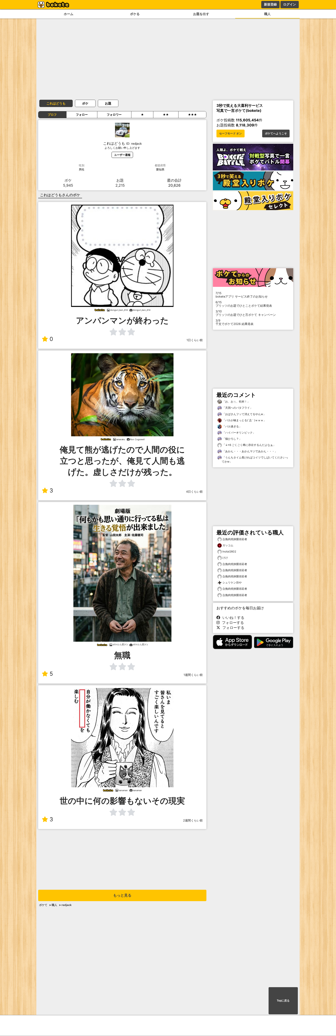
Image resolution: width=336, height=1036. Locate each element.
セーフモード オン (230, 133)
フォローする (232, 622)
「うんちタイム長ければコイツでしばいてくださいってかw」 (255, 459)
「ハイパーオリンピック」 (238, 432)
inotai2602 (229, 551)
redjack (66, 905)
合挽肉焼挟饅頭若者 (234, 539)
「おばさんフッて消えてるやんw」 (244, 414)
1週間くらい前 (193, 675)
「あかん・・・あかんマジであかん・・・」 (249, 451)
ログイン (289, 4)
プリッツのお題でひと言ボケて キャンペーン (246, 313)
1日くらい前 (195, 340)
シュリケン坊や (232, 582)
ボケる (135, 14)
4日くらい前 (194, 491)
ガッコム (227, 545)
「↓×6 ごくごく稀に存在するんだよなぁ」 (249, 445)
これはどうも (56, 103)
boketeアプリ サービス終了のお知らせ (242, 294)
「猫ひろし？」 (232, 438)
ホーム (68, 14)
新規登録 (270, 4)
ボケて (43, 905)
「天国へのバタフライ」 (237, 407)
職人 (267, 14)
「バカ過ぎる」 (232, 426)
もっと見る (122, 895)
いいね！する (232, 617)
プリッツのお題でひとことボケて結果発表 (244, 304)
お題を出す (201, 14)
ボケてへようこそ (276, 133)
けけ (225, 557)
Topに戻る (283, 1000)
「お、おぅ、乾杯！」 (236, 401)
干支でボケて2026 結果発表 (234, 322)
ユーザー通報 (122, 154)
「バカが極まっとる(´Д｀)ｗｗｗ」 (244, 420)
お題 (108, 103)
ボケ (85, 103)
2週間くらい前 (193, 820)
